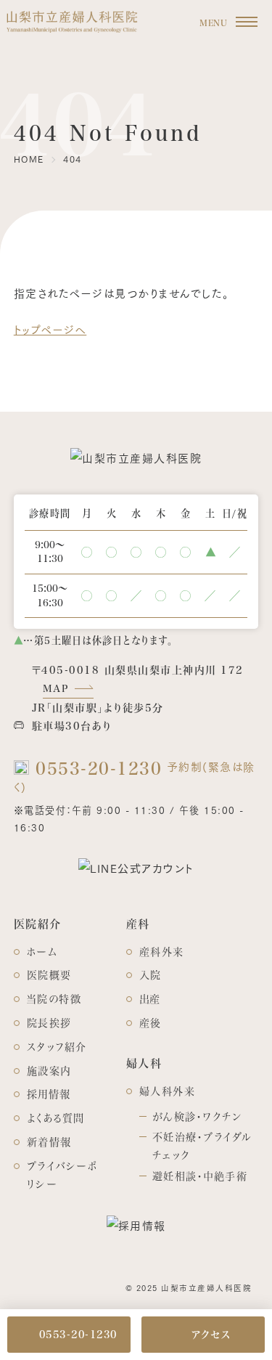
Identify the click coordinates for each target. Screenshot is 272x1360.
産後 (150, 1023)
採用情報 (49, 1094)
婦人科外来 (167, 1091)
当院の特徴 (54, 999)
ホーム (42, 951)
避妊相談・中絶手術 (200, 1176)
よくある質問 (56, 1118)
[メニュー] (246, 22)
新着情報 (49, 1142)
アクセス (211, 1334)
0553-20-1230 (95, 768)
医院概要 (49, 975)
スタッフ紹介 (57, 1047)
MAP (56, 688)
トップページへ (50, 329)
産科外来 (161, 951)
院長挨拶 (49, 1023)
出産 (150, 999)
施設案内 (49, 1070)
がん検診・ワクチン (197, 1116)
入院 (150, 975)
